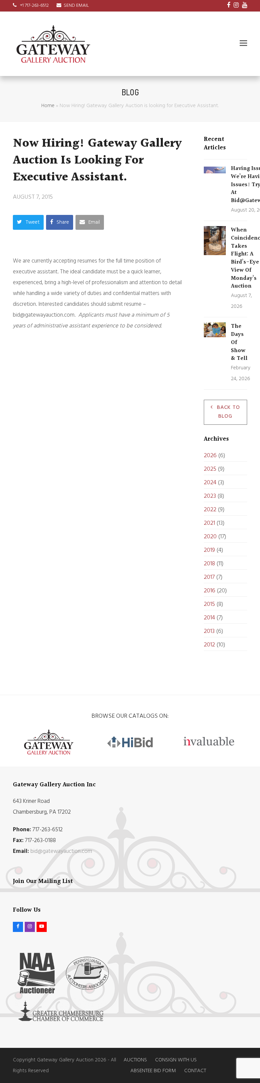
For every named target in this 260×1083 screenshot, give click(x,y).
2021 (209, 523)
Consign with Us (176, 1060)
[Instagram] (236, 5)
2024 (210, 483)
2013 (209, 631)
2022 (210, 510)
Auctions (135, 1060)
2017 (209, 577)
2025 (210, 469)
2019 (209, 550)
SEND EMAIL (76, 5)
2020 (210, 537)
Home (48, 105)
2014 (209, 618)
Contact (195, 1070)
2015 (209, 604)
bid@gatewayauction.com (61, 851)
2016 (209, 591)
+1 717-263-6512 (34, 5)
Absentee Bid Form (153, 1070)
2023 (210, 496)
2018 (209, 564)
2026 (210, 456)
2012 (209, 645)
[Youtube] (244, 5)
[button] (243, 44)
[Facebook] (228, 5)
